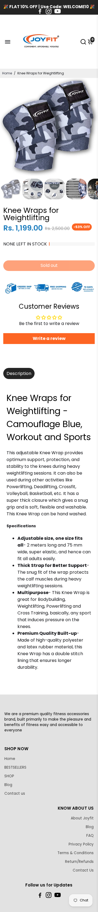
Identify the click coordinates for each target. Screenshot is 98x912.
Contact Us (83, 870)
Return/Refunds (79, 861)
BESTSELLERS (15, 767)
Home (7, 73)
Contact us (14, 793)
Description (19, 373)
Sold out (49, 265)
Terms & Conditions (75, 853)
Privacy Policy (81, 844)
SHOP (9, 776)
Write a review (49, 338)
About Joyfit (82, 818)
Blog (8, 784)
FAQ (90, 835)
